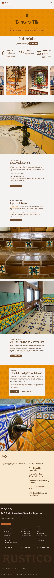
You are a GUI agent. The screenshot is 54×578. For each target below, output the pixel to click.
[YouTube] (9, 547)
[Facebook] (5, 547)
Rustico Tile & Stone (14, 574)
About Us (39, 529)
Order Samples (22, 43)
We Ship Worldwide (44, 547)
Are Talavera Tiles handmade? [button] (35, 469)
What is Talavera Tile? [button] (36, 464)
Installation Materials (26, 535)
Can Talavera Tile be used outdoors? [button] (38, 482)
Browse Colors (15, 356)
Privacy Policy (35, 574)
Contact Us (40, 538)
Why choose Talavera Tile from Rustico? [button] (38, 494)
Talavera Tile (7, 540)
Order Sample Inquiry (26, 531)
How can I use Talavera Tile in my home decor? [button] (37, 475)
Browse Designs (16, 186)
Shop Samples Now (25, 533)
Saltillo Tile (6, 531)
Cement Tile (7, 535)
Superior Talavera (14, 206)
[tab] (40, 464)
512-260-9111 (26, 547)
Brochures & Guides (42, 535)
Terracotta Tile (7, 533)
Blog (38, 531)
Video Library (40, 533)
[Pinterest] (12, 547)
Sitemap (29, 574)
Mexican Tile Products (9, 529)
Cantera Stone (7, 538)
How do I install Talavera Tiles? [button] (37, 488)
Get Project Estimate (26, 529)
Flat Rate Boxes (24, 538)
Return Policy (40, 540)
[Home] (7, 3)
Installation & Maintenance (10, 542)
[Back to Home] (27, 509)
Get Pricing (33, 43)
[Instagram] (7, 547)
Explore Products (14, 6)
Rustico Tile (5, 6)
